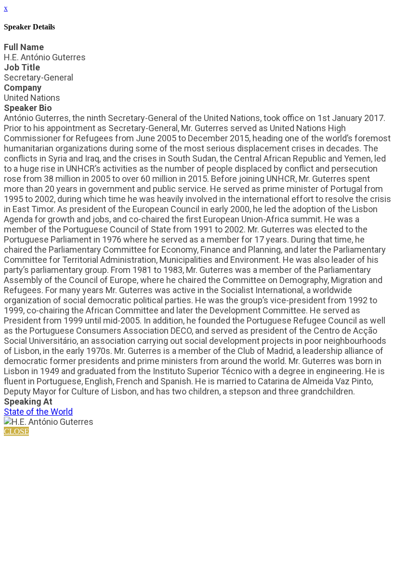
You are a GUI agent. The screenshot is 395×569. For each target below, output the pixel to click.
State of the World (38, 411)
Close (16, 431)
